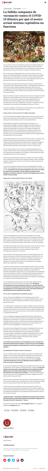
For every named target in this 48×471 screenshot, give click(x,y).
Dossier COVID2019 (17, 8)
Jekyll (18, 468)
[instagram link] (17, 460)
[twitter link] (13, 460)
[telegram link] (9, 460)
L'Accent (7, 468)
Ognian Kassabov (8, 428)
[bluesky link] (22, 460)
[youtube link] (4, 460)
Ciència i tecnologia (8, 8)
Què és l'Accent (7, 440)
